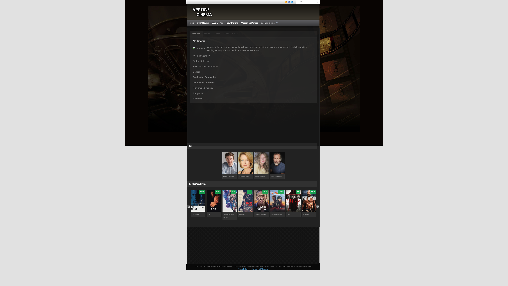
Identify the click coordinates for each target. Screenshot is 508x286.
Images (226, 34)
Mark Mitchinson (276, 176)
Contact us (253, 269)
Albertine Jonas (260, 176)
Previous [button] (188, 206)
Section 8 (242, 214)
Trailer (207, 34)
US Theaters (263, 269)
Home (191, 23)
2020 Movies (203, 23)
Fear (209, 214)
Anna (288, 214)
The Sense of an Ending (228, 215)
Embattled (306, 214)
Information (196, 34)
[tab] (196, 34)
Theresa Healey (244, 176)
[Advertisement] (253, 245)
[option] (230, 165)
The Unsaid (195, 214)
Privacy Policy (243, 269)
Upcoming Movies (249, 23)
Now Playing (232, 23)
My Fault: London (276, 214)
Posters (217, 34)
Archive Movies (267, 23)
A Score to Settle (260, 214)
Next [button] (317, 206)
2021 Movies (217, 23)
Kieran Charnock (228, 176)
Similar (235, 34)
